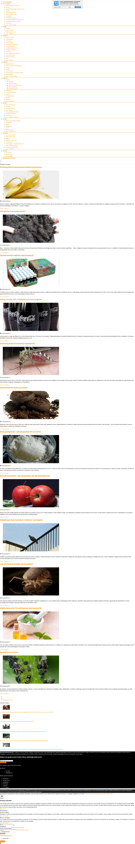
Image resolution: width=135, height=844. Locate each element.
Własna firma (9, 74)
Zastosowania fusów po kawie (13, 387)
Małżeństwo (9, 90)
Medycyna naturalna (11, 140)
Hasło (1, 830)
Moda (7, 124)
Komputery (9, 153)
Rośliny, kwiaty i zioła (11, 14)
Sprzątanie (9, 16)
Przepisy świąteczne (11, 48)
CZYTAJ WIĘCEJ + (5, 208)
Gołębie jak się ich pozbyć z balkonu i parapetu (21, 520)
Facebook (5, 778)
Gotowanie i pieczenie (12, 44)
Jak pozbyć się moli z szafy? (12, 211)
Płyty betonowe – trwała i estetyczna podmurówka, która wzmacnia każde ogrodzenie (24, 741)
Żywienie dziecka (13, 89)
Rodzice (8, 97)
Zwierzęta (8, 23)
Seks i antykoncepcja (11, 145)
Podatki (8, 69)
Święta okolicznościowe (12, 112)
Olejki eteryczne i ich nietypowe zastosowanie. (21, 608)
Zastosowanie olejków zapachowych (17, 255)
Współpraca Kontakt (9, 158)
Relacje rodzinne (10, 96)
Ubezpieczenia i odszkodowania (14, 73)
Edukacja (10, 81)
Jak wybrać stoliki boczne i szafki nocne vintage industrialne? (17, 721)
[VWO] (59, 7)
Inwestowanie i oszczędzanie (13, 66)
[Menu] (0, 161)
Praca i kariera (10, 71)
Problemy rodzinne (11, 92)
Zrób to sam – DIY (10, 32)
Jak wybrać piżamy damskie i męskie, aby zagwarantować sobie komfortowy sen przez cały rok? (27, 712)
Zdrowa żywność (10, 55)
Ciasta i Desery (10, 37)
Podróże (8, 28)
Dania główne (9, 39)
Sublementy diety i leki (12, 147)
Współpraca (9, 773)
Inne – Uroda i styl (10, 131)
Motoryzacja (9, 154)
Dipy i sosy (8, 41)
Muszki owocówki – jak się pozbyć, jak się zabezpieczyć (25, 476)
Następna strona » (8, 700)
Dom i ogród (6, 4)
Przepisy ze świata (11, 50)
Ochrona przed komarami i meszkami (17, 343)
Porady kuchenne (10, 46)
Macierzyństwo (12, 83)
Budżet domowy (10, 64)
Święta (5, 103)
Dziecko (8, 80)
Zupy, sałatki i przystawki (12, 53)
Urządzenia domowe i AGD (13, 21)
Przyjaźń (8, 94)
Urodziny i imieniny (11, 113)
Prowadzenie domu (11, 12)
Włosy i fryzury (10, 129)
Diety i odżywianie (10, 137)
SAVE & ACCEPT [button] (4, 823)
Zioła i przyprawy (10, 57)
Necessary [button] (3, 809)
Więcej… (5, 151)
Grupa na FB (6, 780)
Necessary (5, 810)
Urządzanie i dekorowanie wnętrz (15, 19)
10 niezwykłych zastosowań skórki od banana (21, 167)
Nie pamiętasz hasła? (22, 830)
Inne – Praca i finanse (11, 76)
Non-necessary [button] (4, 816)
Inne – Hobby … (10, 34)
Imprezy (8, 106)
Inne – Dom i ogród (11, 25)
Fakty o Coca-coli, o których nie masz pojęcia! (21, 299)
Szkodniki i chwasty (11, 18)
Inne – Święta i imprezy (12, 117)
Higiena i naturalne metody (13, 121)
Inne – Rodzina (10, 101)
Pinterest (5, 784)
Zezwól (77, 7)
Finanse (5, 62)
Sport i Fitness (9, 30)
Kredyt (7, 67)
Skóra (7, 128)
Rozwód (8, 99)
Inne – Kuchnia (10, 60)
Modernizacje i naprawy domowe (15, 9)
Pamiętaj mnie (5, 832)
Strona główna (7, 2)
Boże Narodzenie (10, 105)
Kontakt (8, 771)
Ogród (7, 11)
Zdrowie (5, 133)
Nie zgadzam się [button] (108, 794)
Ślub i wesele (9, 110)
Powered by (56, 7)
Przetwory (8, 51)
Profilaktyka (9, 142)
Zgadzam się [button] (99, 794)
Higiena (8, 138)
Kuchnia (5, 35)
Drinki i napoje (9, 43)
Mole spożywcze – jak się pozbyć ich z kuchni (20, 432)
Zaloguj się (2, 833)
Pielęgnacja (9, 126)
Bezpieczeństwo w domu (12, 5)
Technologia (9, 156)
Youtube (5, 785)
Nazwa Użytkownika (5, 828)
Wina (7, 58)
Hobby (5, 27)
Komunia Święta (10, 108)
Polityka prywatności (90, 794)
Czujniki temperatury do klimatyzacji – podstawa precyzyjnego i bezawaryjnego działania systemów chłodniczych (31, 749)
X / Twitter (6, 787)
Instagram (6, 782)
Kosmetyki (8, 122)
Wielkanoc (8, 115)
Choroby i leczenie (11, 135)
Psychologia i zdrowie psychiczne (15, 144)
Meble (7, 7)
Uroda (5, 119)
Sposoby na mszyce (9, 652)
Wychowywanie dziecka (15, 85)
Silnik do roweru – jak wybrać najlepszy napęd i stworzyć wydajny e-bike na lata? (22, 731)
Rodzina (5, 78)
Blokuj (69, 7)
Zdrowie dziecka (12, 87)
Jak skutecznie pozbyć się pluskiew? (16, 564)
